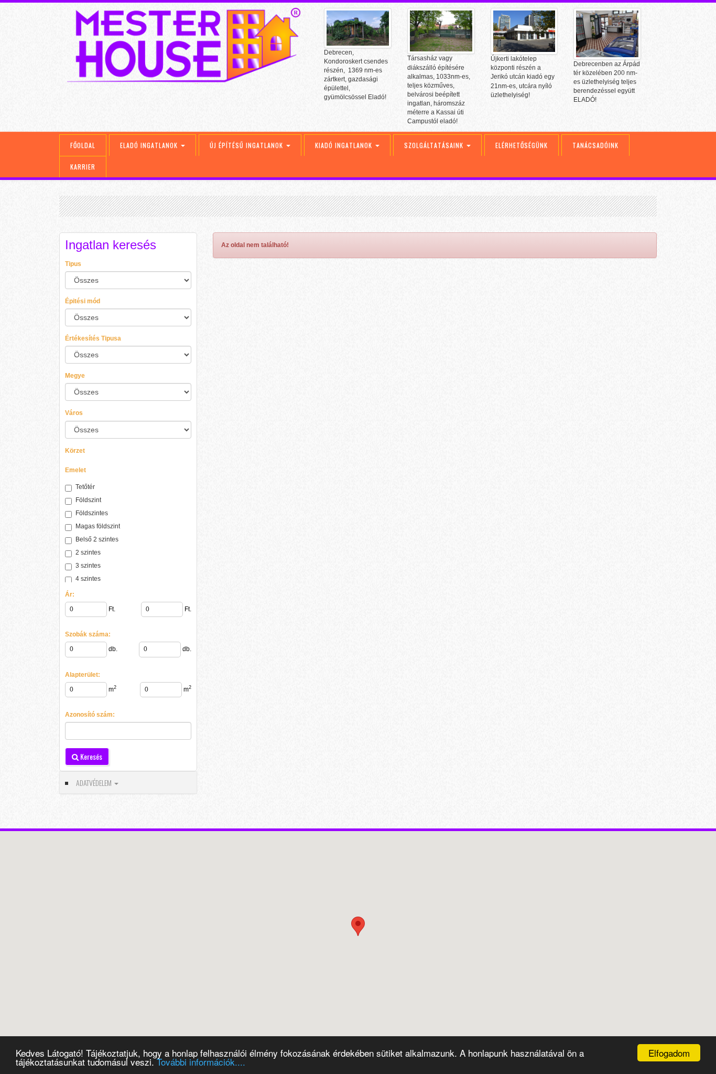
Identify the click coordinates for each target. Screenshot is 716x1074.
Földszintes (91, 513)
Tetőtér (85, 487)
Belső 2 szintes (96, 539)
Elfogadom (669, 1052)
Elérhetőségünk (521, 145)
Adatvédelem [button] (94, 782)
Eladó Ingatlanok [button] (150, 145)
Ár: (69, 594)
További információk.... (201, 1061)
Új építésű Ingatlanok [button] (247, 145)
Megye (75, 375)
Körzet (75, 450)
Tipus (73, 264)
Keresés (90, 756)
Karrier (82, 166)
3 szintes (88, 565)
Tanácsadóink (595, 145)
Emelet (75, 470)
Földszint (88, 500)
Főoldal (82, 145)
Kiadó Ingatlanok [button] (344, 145)
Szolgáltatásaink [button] (434, 145)
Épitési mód (82, 301)
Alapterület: (82, 674)
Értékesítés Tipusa (93, 338)
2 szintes (88, 552)
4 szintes (88, 578)
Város (74, 413)
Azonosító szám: (90, 714)
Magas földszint (97, 526)
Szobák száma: (88, 634)
